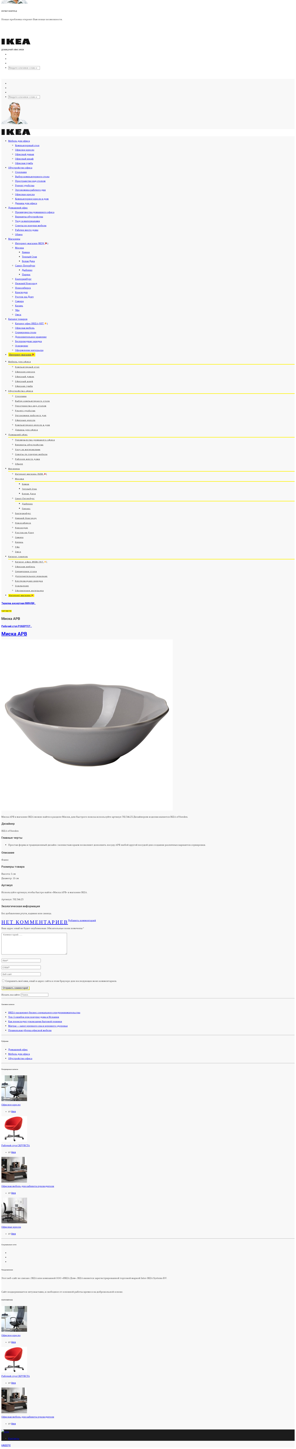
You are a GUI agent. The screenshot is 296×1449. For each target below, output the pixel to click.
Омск (18, 314)
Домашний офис (18, 207)
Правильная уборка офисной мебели (30, 1030)
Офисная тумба (24, 163)
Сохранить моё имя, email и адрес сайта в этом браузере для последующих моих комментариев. (61, 981)
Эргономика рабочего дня (30, 189)
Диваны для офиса (26, 203)
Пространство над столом (30, 181)
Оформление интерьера (29, 350)
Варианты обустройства (29, 216)
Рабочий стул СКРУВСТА (15, 1145)
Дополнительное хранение (31, 336)
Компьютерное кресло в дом (32, 198)
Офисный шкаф (24, 158)
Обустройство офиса (20, 167)
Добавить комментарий (82, 920)
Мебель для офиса (19, 140)
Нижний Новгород (26, 283)
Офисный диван (24, 154)
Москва (19, 247)
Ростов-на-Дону (24, 296)
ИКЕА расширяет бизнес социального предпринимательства (44, 1012)
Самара (19, 301)
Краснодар (21, 292)
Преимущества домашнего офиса (34, 212)
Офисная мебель (25, 327)
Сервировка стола (25, 332)
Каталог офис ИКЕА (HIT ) (31, 323)
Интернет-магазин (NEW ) (31, 243)
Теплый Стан (29, 256)
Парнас (26, 274)
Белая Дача (28, 261)
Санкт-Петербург (25, 265)
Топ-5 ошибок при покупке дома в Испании (33, 1017)
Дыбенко (27, 270)
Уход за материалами (27, 221)
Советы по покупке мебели (30, 225)
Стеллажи (21, 172)
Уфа (17, 310)
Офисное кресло (24, 149)
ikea (13, 1111)
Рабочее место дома (26, 230)
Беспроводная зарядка (28, 341)
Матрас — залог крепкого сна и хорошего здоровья (38, 1025)
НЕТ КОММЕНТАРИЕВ (34, 922)
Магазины (14, 238)
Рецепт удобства (24, 185)
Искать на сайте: (10, 994)
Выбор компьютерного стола (32, 176)
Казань (19, 305)
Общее (19, 234)
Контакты (13, 1438)
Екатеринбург (23, 278)
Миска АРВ (14, 634)
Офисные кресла (25, 194)
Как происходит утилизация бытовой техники (35, 1021)
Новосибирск (23, 287)
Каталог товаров (17, 319)
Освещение (21, 345)
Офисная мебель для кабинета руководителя (27, 1186)
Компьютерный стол (27, 145)
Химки (26, 252)
